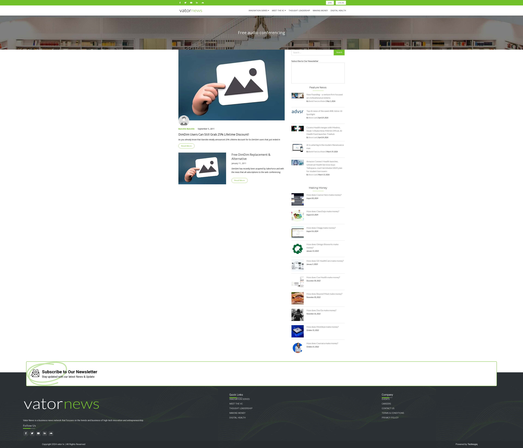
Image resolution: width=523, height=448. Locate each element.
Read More (186, 146)
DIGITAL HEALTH (237, 417)
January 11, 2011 (239, 163)
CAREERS (386, 403)
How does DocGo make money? (321, 310)
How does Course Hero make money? (324, 194)
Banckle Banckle (186, 128)
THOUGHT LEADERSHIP (241, 408)
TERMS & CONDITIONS (393, 413)
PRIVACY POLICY (390, 417)
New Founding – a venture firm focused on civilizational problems (324, 96)
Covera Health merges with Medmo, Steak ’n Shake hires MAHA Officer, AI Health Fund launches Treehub (324, 130)
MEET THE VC (236, 403)
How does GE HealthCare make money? (325, 260)
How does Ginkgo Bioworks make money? (322, 246)
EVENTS (386, 399)
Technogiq (473, 444)
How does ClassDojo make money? (322, 211)
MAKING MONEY (237, 413)
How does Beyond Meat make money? (324, 293)
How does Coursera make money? (322, 343)
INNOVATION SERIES (239, 399)
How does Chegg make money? (321, 227)
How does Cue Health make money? (323, 277)
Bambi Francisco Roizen (317, 101)
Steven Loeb (313, 118)
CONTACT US (388, 408)
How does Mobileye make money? (322, 326)
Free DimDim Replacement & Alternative (251, 157)
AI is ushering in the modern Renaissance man (325, 146)
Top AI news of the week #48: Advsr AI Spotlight (324, 112)
